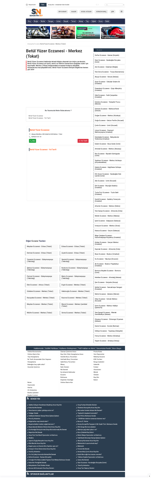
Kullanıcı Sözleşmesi (68, 348)
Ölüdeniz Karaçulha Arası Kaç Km (89, 407)
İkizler (43, 21)
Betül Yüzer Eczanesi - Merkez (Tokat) (53, 44)
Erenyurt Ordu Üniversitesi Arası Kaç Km (42, 449)
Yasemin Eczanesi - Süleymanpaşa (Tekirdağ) (40, 260)
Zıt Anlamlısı (32, 390)
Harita (30, 387)
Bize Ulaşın (116, 348)
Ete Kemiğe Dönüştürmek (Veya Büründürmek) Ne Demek (48, 429)
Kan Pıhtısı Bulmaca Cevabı (87, 416)
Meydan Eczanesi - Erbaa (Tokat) (39, 246)
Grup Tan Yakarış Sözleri (86, 468)
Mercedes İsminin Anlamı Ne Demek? (90, 410)
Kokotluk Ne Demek (35, 407)
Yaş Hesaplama (33, 357)
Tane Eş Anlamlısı (83, 465)
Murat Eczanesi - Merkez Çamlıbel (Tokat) (74, 305)
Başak (66, 21)
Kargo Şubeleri (99, 362)
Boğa (36, 21)
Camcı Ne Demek (83, 460)
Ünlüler (96, 375)
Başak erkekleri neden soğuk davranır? (42, 424)
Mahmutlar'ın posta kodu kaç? (88, 443)
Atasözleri (97, 370)
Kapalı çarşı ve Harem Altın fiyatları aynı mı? (43, 446)
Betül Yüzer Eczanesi (36, 116)
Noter (30, 382)
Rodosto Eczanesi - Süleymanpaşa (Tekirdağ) (75, 269)
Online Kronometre (34, 352)
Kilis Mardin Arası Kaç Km (37, 443)
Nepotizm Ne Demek (35, 432)
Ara (33, 141)
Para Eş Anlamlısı (34, 418)
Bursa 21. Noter (83, 421)
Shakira (31, 438)
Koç (29, 21)
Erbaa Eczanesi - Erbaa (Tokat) (73, 246)
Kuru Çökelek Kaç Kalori (86, 432)
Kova (101, 21)
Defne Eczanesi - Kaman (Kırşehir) (40, 457)
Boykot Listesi (33, 395)
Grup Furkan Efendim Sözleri (87, 405)
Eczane (37, 44)
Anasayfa (30, 44)
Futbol (96, 367)
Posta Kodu (98, 352)
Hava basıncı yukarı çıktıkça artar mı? (41, 410)
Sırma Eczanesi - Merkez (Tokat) (74, 313)
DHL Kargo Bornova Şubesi (87, 427)
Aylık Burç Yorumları (68, 362)
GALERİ (73, 12)
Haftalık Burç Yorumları (69, 359)
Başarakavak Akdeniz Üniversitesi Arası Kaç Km (44, 427)
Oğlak (94, 21)
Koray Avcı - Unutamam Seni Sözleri (58, 4)
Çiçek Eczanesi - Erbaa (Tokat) (73, 253)
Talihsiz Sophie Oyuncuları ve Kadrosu (90, 457)
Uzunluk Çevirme (34, 367)
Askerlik (96, 364)
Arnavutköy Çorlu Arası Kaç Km (88, 451)
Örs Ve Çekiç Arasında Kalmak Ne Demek (42, 454)
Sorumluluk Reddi (103, 348)
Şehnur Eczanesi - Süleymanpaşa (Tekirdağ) (39, 269)
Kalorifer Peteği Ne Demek (37, 462)
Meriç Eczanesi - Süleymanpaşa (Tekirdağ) (73, 277)
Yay (87, 21)
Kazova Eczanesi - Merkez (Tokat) (74, 298)
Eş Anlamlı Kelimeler (68, 372)
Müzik (96, 372)
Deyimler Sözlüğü (67, 380)
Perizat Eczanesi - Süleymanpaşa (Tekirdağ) (39, 277)
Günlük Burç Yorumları (69, 357)
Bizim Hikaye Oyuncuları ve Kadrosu (89, 435)
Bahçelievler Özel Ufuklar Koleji (39, 465)
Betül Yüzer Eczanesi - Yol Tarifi (40, 118)
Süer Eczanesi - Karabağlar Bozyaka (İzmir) (92, 462)
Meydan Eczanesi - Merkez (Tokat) (40, 304)
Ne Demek (64, 370)
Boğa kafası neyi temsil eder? (38, 421)
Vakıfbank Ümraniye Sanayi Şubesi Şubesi (91, 438)
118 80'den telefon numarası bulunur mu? (91, 418)
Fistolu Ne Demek (83, 449)
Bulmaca (64, 377)
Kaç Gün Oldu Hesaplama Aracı (72, 354)
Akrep (81, 21)
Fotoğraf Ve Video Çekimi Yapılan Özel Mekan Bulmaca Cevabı (49, 460)
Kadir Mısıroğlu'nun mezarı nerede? (90, 454)
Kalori (96, 380)
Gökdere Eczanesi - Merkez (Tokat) (40, 291)
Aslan (58, 21)
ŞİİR (112, 12)
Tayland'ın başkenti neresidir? (88, 413)
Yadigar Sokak (33, 413)
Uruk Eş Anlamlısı (34, 451)
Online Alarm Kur (34, 354)
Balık (107, 21)
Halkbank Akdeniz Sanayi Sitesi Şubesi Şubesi (44, 416)
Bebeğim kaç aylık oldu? (36, 364)
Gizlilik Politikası (51, 348)
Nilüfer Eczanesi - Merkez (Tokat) (39, 313)
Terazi (73, 21)
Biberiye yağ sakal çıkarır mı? (87, 429)
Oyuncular (31, 385)
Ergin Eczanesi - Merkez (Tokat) (74, 285)
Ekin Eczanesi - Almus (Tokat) (38, 285)
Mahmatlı (81, 446)
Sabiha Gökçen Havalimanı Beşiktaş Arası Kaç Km (45, 405)
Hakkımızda (38, 348)
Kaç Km (96, 377)
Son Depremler (99, 354)
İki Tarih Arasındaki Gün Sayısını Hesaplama (39, 360)
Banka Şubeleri (33, 393)
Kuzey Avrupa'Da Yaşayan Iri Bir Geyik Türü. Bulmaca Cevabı (97, 424)
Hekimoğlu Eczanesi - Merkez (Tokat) (76, 291)
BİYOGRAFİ (62, 12)
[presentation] (96, 5)
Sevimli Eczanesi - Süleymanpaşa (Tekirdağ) (74, 260)
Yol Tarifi (84, 141)
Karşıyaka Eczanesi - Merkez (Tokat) (40, 298)
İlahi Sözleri (65, 367)
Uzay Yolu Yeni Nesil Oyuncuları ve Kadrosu (43, 435)
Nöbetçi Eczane (99, 357)
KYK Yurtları (98, 359)
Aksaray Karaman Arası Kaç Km (88, 440)
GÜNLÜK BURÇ (101, 12)
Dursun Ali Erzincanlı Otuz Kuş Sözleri (41, 468)
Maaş (63, 364)
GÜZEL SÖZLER (86, 12)
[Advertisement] (59, 92)
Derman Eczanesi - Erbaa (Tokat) (39, 253)
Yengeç (51, 21)
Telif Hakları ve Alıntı (86, 348)
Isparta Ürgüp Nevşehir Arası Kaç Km (41, 440)
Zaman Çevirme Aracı (68, 352)
